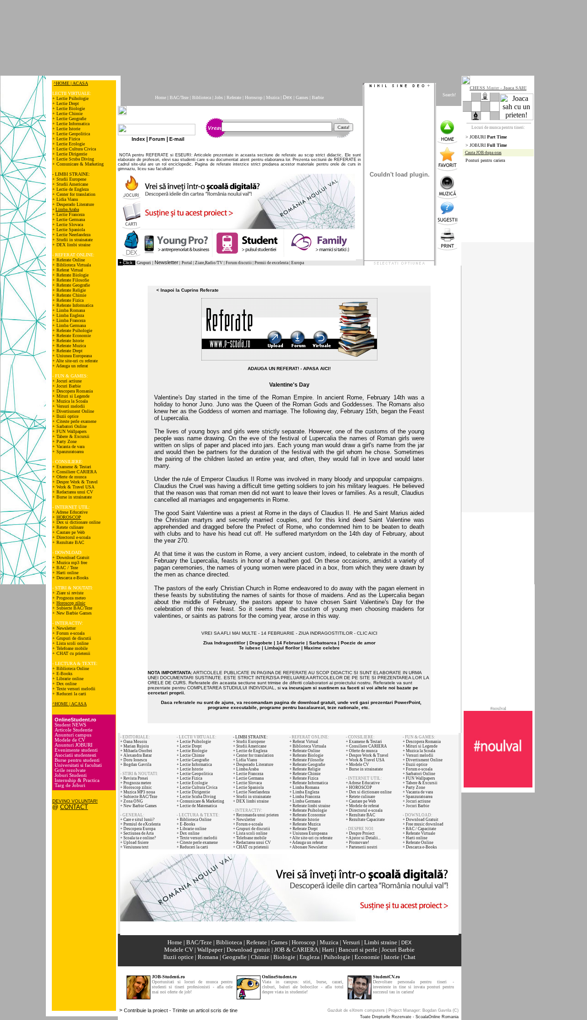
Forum (157, 139)
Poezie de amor (358, 642)
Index (138, 139)
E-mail (176, 139)
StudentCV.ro (386, 976)
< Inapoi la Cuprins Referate (187, 290)
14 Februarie (291, 642)
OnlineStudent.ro (279, 976)
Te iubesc (249, 647)
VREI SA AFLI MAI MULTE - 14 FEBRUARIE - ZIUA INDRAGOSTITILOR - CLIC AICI (289, 633)
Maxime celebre (322, 647)
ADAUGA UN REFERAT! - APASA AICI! (289, 368)
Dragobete (260, 642)
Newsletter (166, 262)
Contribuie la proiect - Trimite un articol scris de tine (181, 1010)
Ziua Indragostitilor (224, 642)
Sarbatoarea (323, 642)
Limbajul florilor (282, 647)
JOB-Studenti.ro (168, 976)
